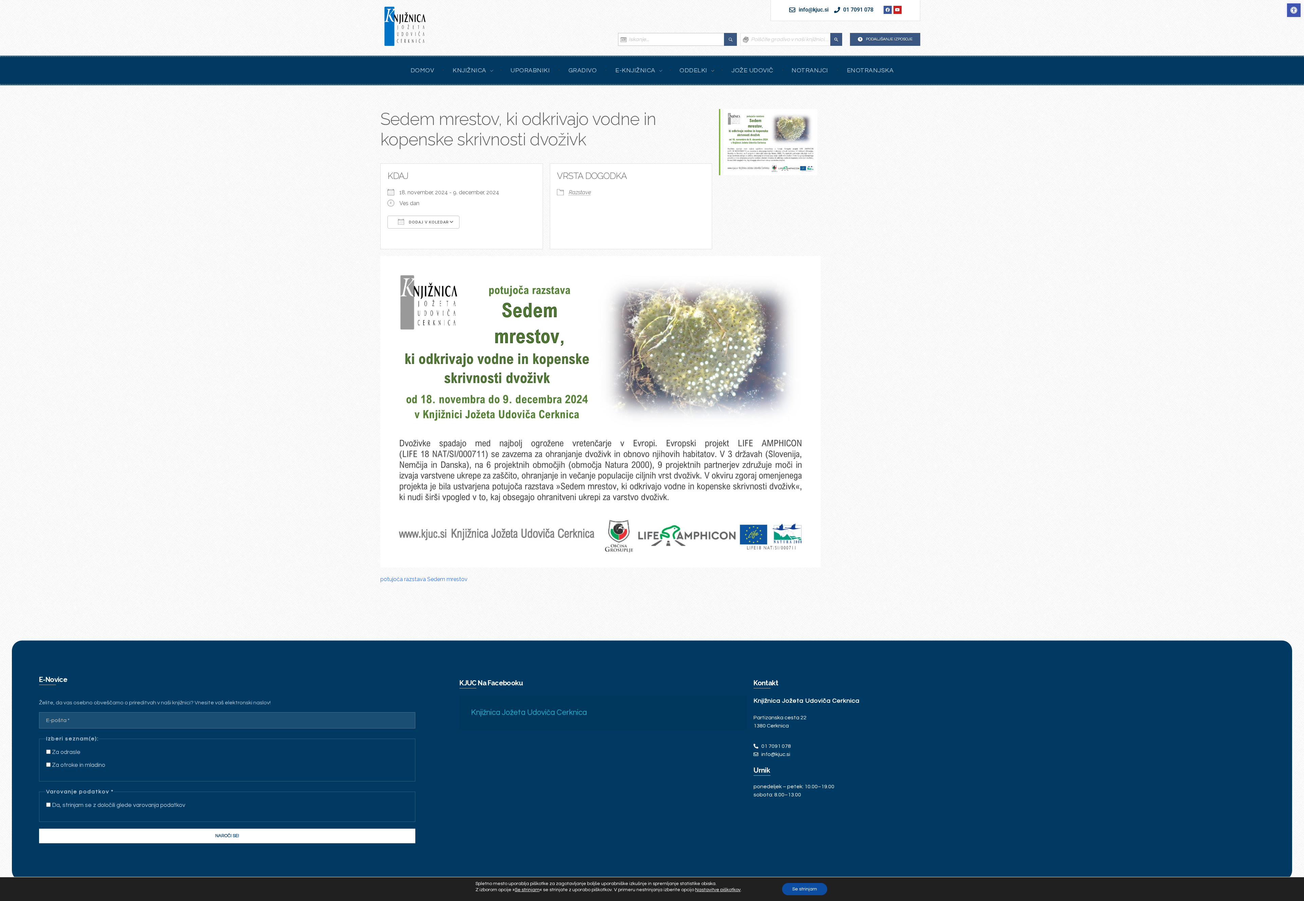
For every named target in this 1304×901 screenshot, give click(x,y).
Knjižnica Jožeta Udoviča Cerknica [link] (529, 713)
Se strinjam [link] (527, 889)
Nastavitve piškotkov (718, 889)
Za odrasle (65, 752)
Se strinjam (804, 889)
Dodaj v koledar (428, 222)
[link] (1294, 10)
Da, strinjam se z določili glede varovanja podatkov (118, 805)
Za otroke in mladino (78, 765)
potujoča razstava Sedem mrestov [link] (424, 579)
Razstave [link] (580, 192)
